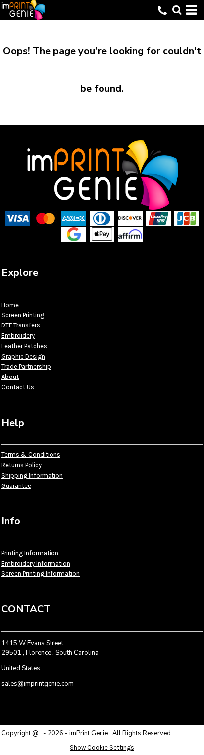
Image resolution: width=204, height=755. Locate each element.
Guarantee (16, 485)
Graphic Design (23, 356)
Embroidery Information (35, 563)
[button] (177, 10)
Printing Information (29, 553)
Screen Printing (22, 315)
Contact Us (17, 387)
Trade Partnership (26, 366)
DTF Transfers (20, 325)
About (10, 376)
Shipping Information (32, 475)
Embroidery (18, 335)
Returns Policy (21, 465)
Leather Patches (24, 346)
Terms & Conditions (30, 454)
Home (10, 305)
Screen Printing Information (40, 573)
